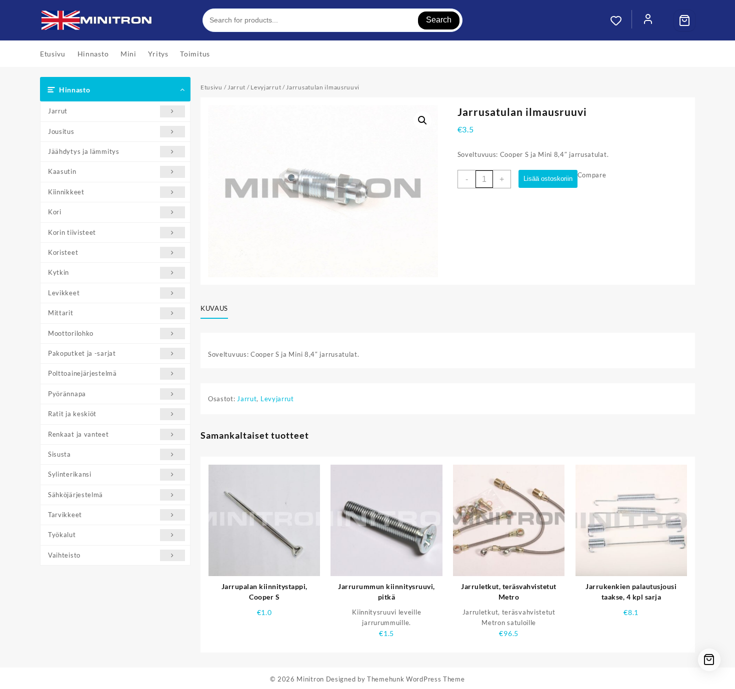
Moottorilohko (71, 333)
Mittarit (61, 313)
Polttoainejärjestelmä (82, 373)
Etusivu (211, 87)
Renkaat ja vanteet (78, 434)
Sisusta (59, 454)
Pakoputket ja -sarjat (82, 353)
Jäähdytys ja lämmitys (84, 151)
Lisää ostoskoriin (548, 178)
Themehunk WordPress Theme (416, 679)
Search (439, 19)
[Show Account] (648, 20)
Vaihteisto (64, 555)
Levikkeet (64, 293)
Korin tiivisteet (72, 232)
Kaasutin (62, 171)
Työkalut (62, 535)
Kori (55, 212)
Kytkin (58, 272)
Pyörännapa (67, 394)
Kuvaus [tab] (214, 308)
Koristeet (63, 252)
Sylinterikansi (70, 474)
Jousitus (61, 131)
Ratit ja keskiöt (72, 414)
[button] (423, 120)
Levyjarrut (265, 87)
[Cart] (684, 20)
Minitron (310, 679)
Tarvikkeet (65, 515)
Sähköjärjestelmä (75, 495)
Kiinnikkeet (66, 192)
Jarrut (58, 111)
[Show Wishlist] (621, 20)
